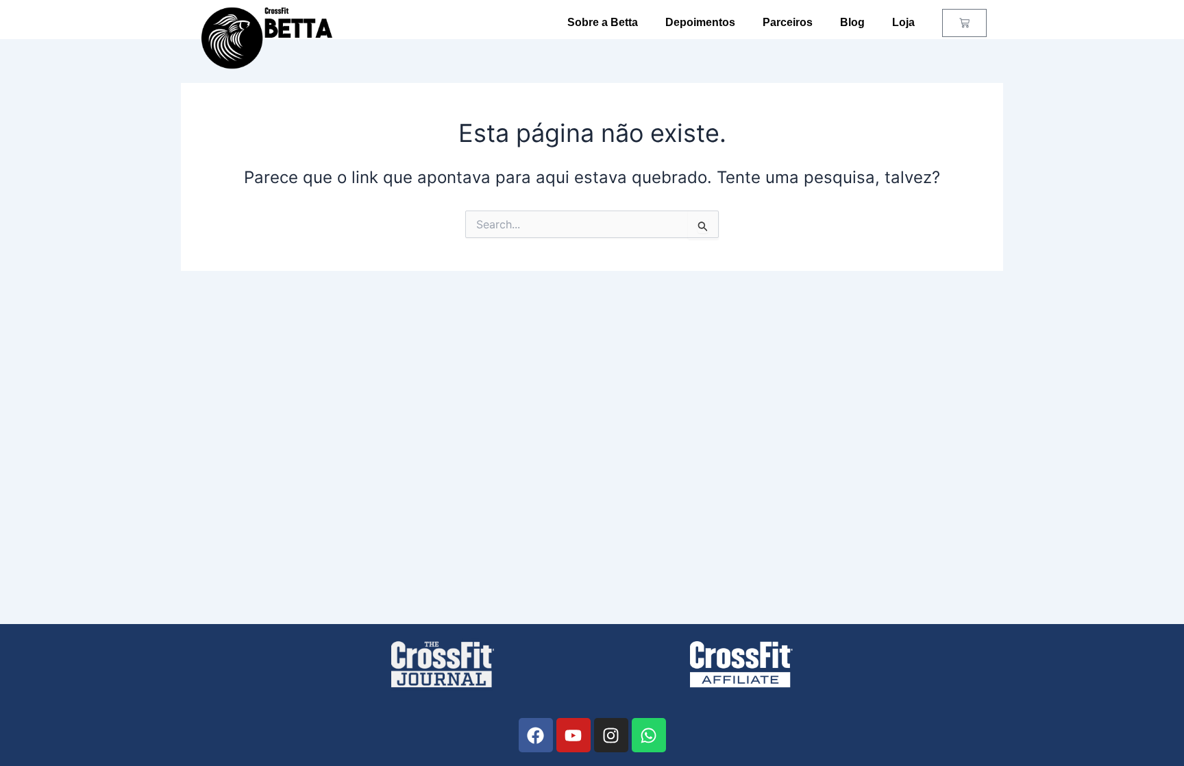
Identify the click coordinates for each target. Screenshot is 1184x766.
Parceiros (788, 22)
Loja (903, 22)
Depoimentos (700, 22)
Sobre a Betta (602, 22)
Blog (852, 22)
